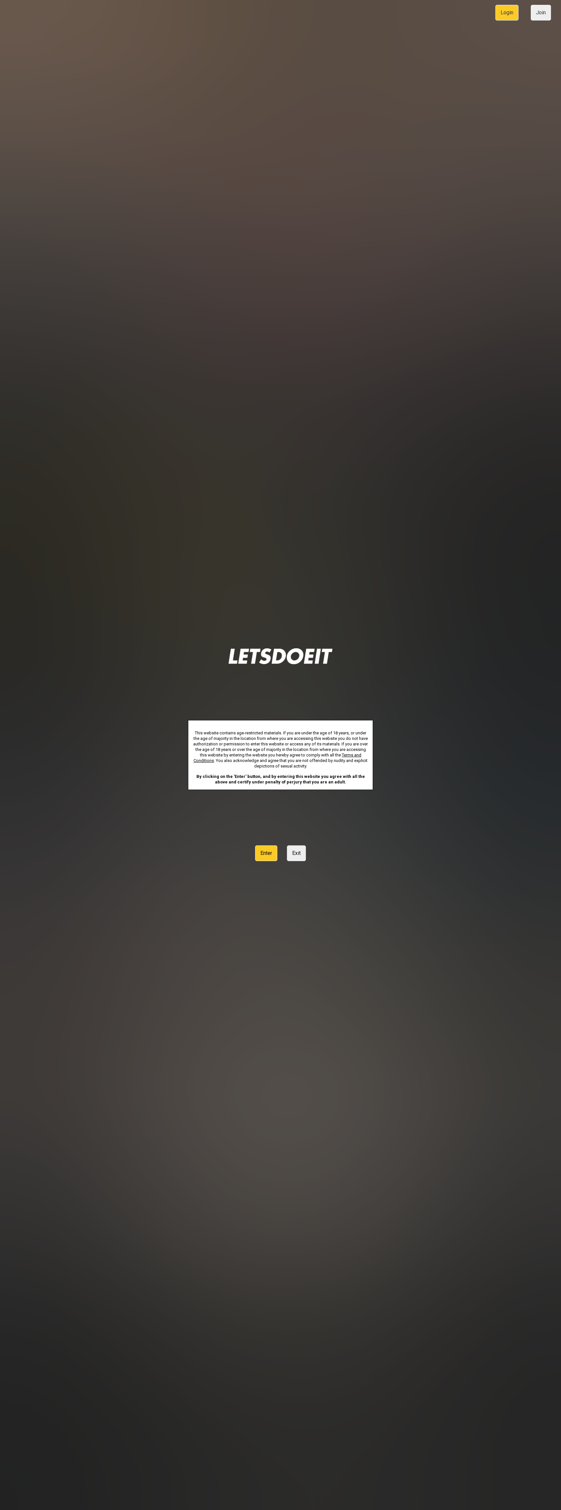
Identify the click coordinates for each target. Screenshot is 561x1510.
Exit (296, 853)
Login (507, 12)
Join (541, 12)
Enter (266, 853)
